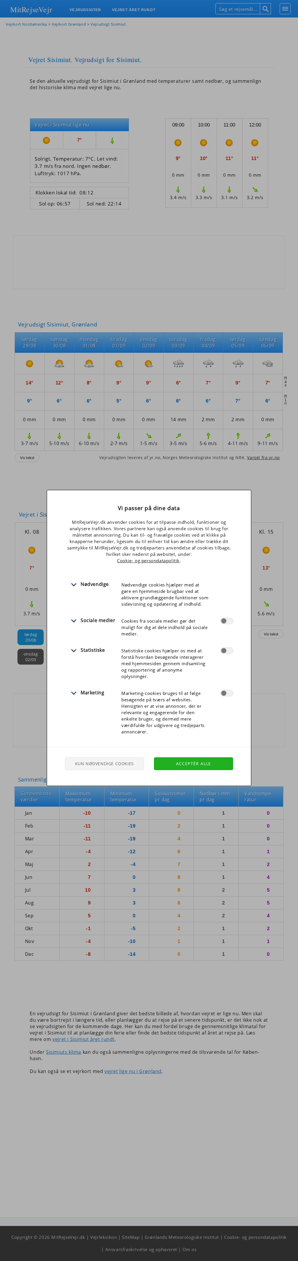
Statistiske (93, 650)
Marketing (92, 692)
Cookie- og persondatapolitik (148, 560)
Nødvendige (95, 584)
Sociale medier (98, 620)
